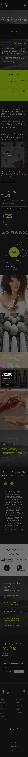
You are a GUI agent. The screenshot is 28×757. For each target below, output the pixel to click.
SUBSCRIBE (7, 384)
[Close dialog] (26, 370)
